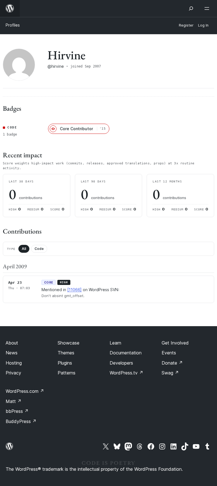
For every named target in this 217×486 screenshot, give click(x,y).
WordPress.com (25, 391)
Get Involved (175, 343)
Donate (172, 363)
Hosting (14, 363)
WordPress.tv (126, 373)
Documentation (126, 353)
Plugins (65, 363)
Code (39, 249)
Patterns (66, 373)
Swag (170, 373)
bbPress (17, 411)
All (24, 249)
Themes (66, 353)
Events (169, 353)
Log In (203, 25)
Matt (13, 401)
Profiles (13, 25)
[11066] (74, 289)
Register (186, 25)
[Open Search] (191, 8)
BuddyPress (21, 421)
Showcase (68, 343)
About (12, 343)
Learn (115, 343)
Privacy (13, 373)
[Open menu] (208, 8)
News (12, 353)
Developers (121, 363)
